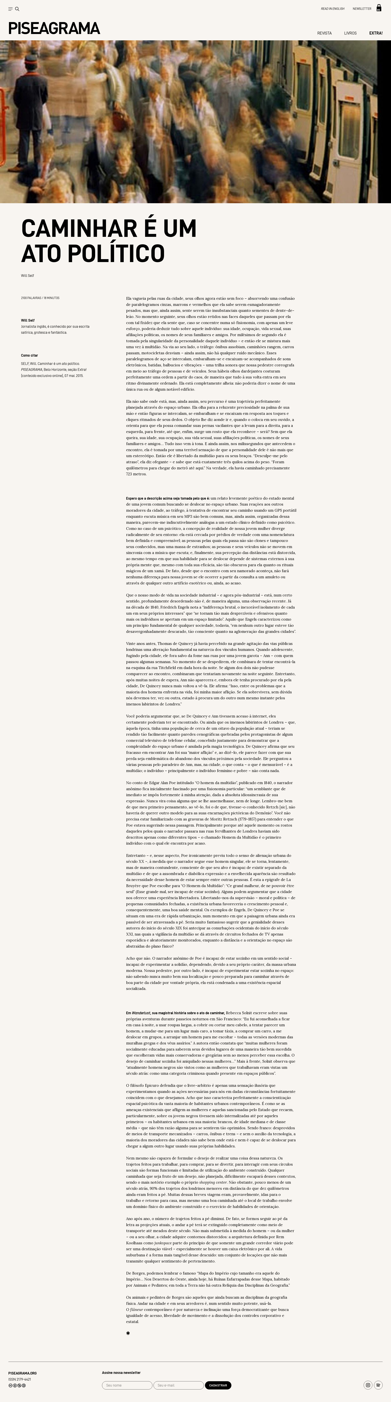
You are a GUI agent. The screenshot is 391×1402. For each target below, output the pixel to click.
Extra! (376, 33)
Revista (324, 33)
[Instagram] (368, 1385)
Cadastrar (218, 1385)
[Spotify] (378, 1385)
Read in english (332, 8)
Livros (350, 33)
